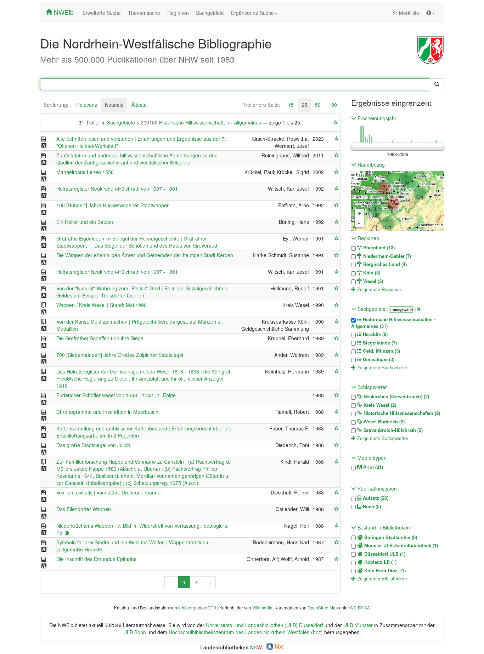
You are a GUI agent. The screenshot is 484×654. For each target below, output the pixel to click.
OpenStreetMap (323, 607)
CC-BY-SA (360, 607)
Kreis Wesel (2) (379, 405)
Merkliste (408, 12)
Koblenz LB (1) (379, 562)
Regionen (178, 12)
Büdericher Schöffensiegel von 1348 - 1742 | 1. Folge (116, 395)
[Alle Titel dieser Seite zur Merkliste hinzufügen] (335, 122)
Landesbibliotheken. (231, 647)
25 (304, 104)
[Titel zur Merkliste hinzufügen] (336, 138)
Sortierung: (56, 104)
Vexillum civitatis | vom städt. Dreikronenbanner (109, 492)
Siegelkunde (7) (379, 343)
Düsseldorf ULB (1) (384, 554)
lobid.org (186, 607)
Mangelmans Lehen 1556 (85, 171)
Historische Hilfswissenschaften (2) (401, 413)
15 (291, 104)
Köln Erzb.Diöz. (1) (384, 570)
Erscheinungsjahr (376, 118)
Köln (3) (371, 273)
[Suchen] (437, 84)
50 (318, 104)
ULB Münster (358, 625)
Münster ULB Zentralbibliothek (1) (400, 545)
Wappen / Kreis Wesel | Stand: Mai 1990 (101, 304)
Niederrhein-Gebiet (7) (386, 256)
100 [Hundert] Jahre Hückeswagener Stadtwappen (113, 205)
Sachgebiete (210, 12)
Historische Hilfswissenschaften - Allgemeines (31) (393, 322)
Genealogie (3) (377, 359)
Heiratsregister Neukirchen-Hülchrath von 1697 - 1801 (117, 188)
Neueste (114, 104)
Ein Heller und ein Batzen (84, 221)
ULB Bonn (134, 632)
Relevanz (86, 104)
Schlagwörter (371, 386)
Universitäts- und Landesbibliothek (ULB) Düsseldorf (264, 625)
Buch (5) (371, 506)
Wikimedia (262, 607)
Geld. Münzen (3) (380, 351)
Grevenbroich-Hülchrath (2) (392, 430)
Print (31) (372, 467)
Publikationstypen (376, 488)
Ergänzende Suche (252, 12)
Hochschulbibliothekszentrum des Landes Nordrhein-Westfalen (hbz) (246, 632)
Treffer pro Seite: (261, 104)
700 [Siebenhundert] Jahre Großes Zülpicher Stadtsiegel (119, 354)
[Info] (430, 13)
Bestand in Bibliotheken (383, 527)
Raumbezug (370, 164)
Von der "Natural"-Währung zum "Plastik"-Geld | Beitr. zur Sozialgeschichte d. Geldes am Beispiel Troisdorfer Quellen (142, 292)
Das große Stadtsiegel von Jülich (93, 444)
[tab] (56, 105)
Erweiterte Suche (102, 12)
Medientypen (371, 457)
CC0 (211, 607)
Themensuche (144, 12)
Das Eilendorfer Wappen (83, 509)
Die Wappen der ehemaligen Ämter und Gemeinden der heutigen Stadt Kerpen (144, 255)
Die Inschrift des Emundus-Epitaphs (96, 558)
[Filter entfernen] (419, 308)
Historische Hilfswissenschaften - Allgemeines (202, 122)
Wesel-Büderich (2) (383, 421)
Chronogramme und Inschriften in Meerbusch (107, 411)
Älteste (139, 104)
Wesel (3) (372, 281)
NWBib (63, 12)
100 (332, 104)
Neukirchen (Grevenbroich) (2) (395, 396)
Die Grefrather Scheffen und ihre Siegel (100, 338)
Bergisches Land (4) (384, 264)
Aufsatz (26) (374, 498)
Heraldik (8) (374, 334)
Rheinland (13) (378, 247)
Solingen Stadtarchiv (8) (390, 537)
